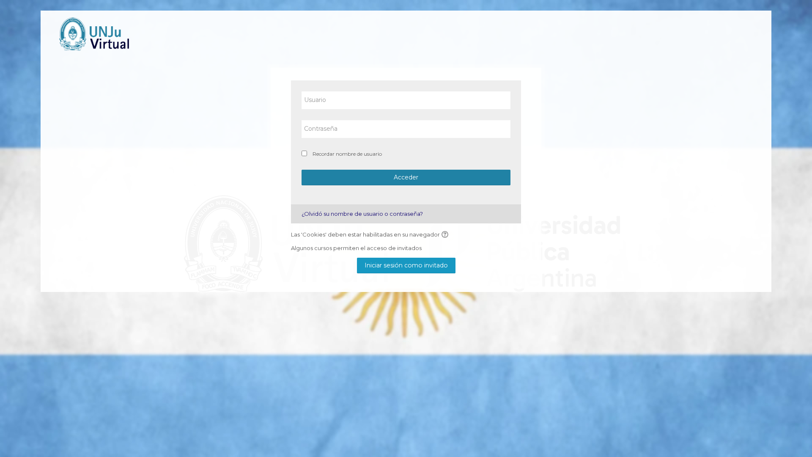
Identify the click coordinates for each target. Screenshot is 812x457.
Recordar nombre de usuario (347, 154)
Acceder (406, 177)
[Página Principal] (97, 33)
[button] (446, 235)
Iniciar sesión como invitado (406, 265)
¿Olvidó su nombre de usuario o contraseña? (362, 213)
